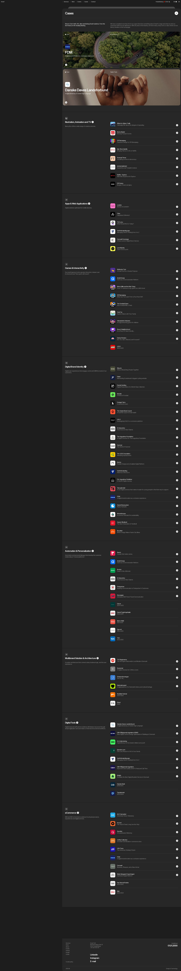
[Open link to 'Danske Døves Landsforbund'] (121, 87)
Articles (68, 950)
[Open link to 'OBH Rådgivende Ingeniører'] (144, 767)
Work (67, 945)
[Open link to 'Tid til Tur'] (144, 313)
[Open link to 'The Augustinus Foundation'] (144, 437)
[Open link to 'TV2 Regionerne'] (144, 661)
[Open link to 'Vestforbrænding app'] (144, 231)
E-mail (93, 961)
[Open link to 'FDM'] (121, 50)
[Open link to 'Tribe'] (144, 214)
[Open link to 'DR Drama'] (144, 184)
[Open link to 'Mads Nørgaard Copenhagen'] (144, 875)
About (67, 947)
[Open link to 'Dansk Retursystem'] (144, 506)
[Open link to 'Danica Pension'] (144, 339)
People (68, 952)
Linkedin (94, 954)
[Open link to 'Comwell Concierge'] (144, 240)
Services (68, 943)
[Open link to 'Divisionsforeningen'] (144, 677)
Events (67, 948)
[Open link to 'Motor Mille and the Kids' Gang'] (144, 287)
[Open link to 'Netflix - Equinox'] (144, 175)
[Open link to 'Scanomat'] (144, 669)
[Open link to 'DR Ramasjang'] (144, 141)
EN (174, 1)
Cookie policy (69, 962)
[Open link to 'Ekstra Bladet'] (144, 133)
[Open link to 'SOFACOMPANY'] (144, 167)
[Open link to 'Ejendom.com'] (144, 750)
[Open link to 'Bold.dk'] (144, 394)
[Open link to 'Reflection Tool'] (144, 271)
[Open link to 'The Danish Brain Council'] (144, 412)
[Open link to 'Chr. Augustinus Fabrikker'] (144, 480)
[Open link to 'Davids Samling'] (144, 386)
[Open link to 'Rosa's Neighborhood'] (144, 330)
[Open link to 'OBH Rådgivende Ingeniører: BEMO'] (144, 733)
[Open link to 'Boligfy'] (144, 776)
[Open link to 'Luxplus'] (144, 206)
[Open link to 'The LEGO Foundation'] (144, 454)
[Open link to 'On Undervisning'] (144, 742)
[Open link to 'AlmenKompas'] (144, 514)
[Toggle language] (177, 1)
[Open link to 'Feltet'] (144, 377)
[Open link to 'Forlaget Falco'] (144, 403)
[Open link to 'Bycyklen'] (144, 531)
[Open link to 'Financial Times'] (144, 158)
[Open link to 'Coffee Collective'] (144, 840)
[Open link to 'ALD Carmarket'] (144, 816)
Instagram (94, 958)
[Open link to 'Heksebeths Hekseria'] (144, 321)
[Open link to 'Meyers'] (144, 369)
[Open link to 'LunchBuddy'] (144, 248)
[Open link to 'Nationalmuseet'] (144, 686)
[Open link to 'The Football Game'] (144, 304)
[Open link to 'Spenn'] (144, 554)
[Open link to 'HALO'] (144, 420)
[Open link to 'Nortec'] (144, 463)
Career (67, 954)
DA (179, 1)
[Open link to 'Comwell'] (144, 866)
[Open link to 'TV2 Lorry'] (144, 223)
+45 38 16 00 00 (94, 947)
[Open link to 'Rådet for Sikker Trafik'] (144, 125)
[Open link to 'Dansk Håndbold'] (144, 523)
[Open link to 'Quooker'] (144, 832)
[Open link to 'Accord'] (144, 823)
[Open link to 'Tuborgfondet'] (144, 489)
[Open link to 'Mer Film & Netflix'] (144, 150)
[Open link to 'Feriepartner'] (144, 587)
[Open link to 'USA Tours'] (144, 849)
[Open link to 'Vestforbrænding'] (144, 471)
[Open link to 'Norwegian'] (144, 596)
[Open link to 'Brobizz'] (144, 570)
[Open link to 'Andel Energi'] (144, 279)
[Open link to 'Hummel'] (144, 446)
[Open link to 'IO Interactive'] (144, 429)
